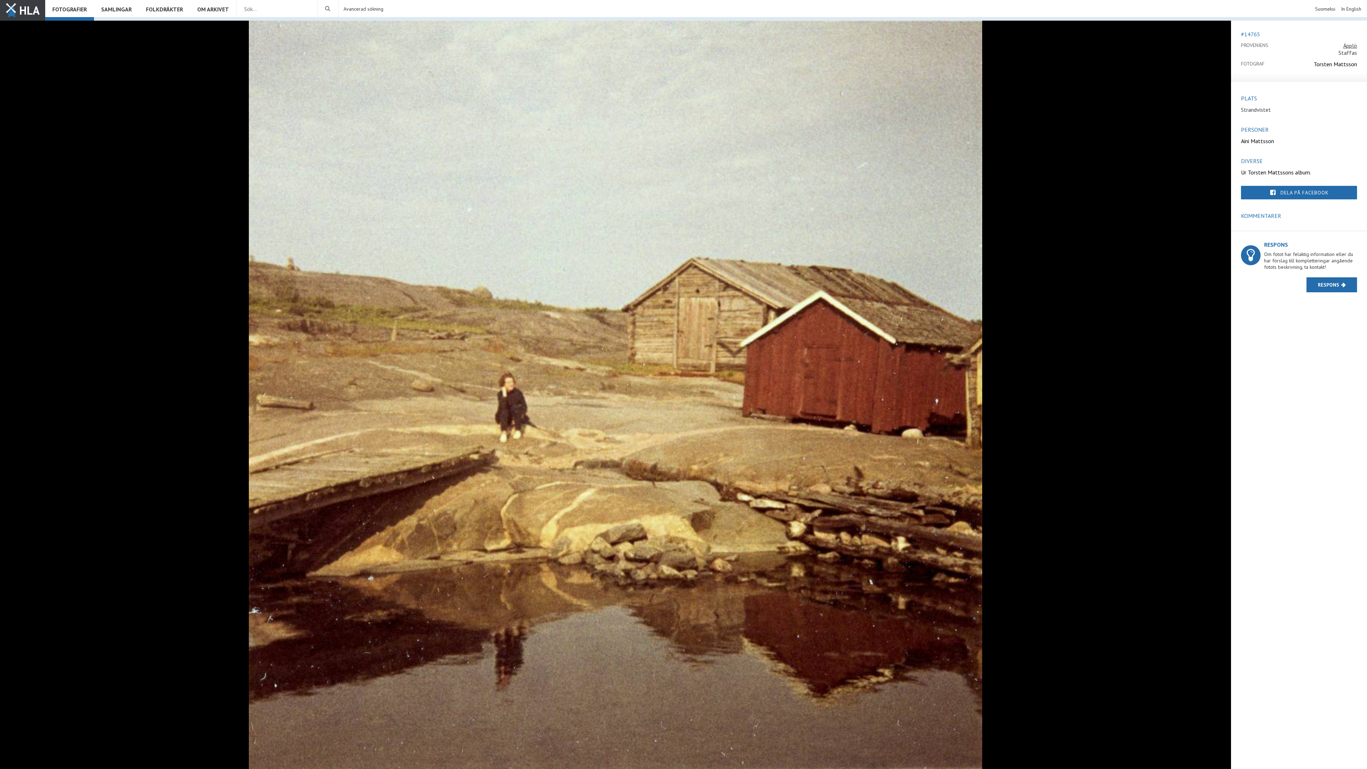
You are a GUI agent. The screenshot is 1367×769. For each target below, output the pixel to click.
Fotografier (69, 9)
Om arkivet (213, 9)
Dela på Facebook (1304, 192)
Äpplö (1350, 45)
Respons (1328, 285)
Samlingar (116, 9)
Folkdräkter (164, 9)
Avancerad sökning (363, 9)
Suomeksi (1325, 9)
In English (1351, 9)
